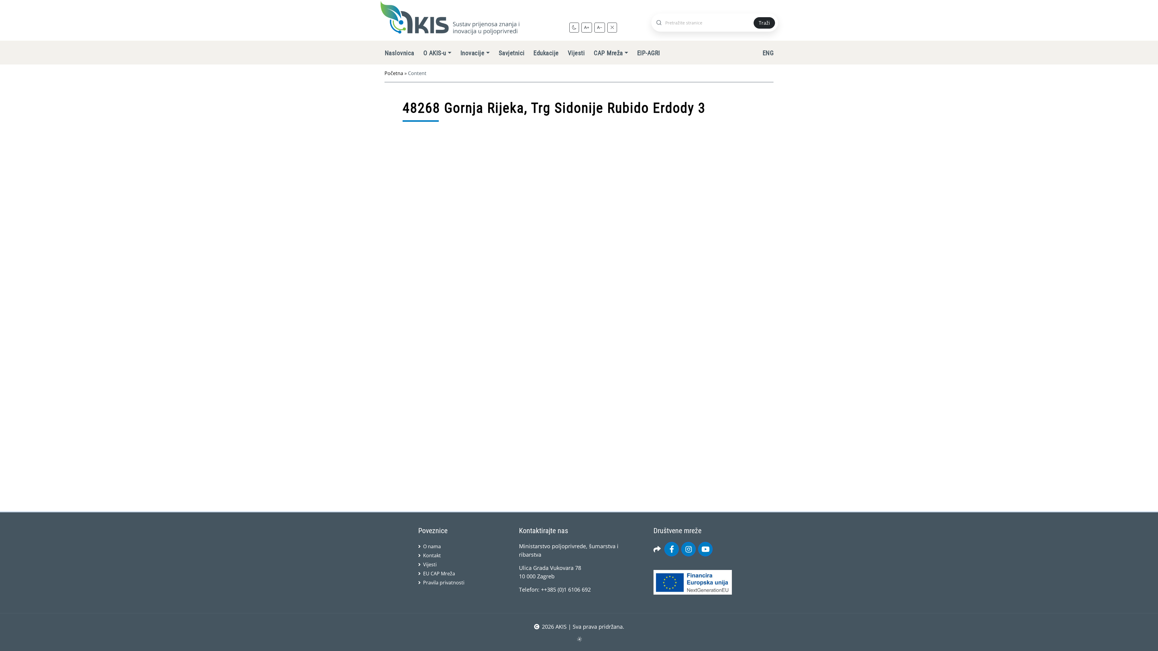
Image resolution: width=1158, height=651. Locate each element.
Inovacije (472, 53)
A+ (586, 27)
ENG (768, 53)
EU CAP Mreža (439, 573)
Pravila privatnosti (443, 582)
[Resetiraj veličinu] (612, 27)
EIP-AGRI (648, 53)
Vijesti (576, 53)
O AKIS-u (434, 53)
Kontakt (432, 555)
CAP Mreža (608, 53)
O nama (432, 546)
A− (599, 27)
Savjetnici (512, 53)
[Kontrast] (574, 27)
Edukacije (545, 53)
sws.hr (579, 639)
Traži (764, 23)
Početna (393, 73)
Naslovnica (399, 53)
